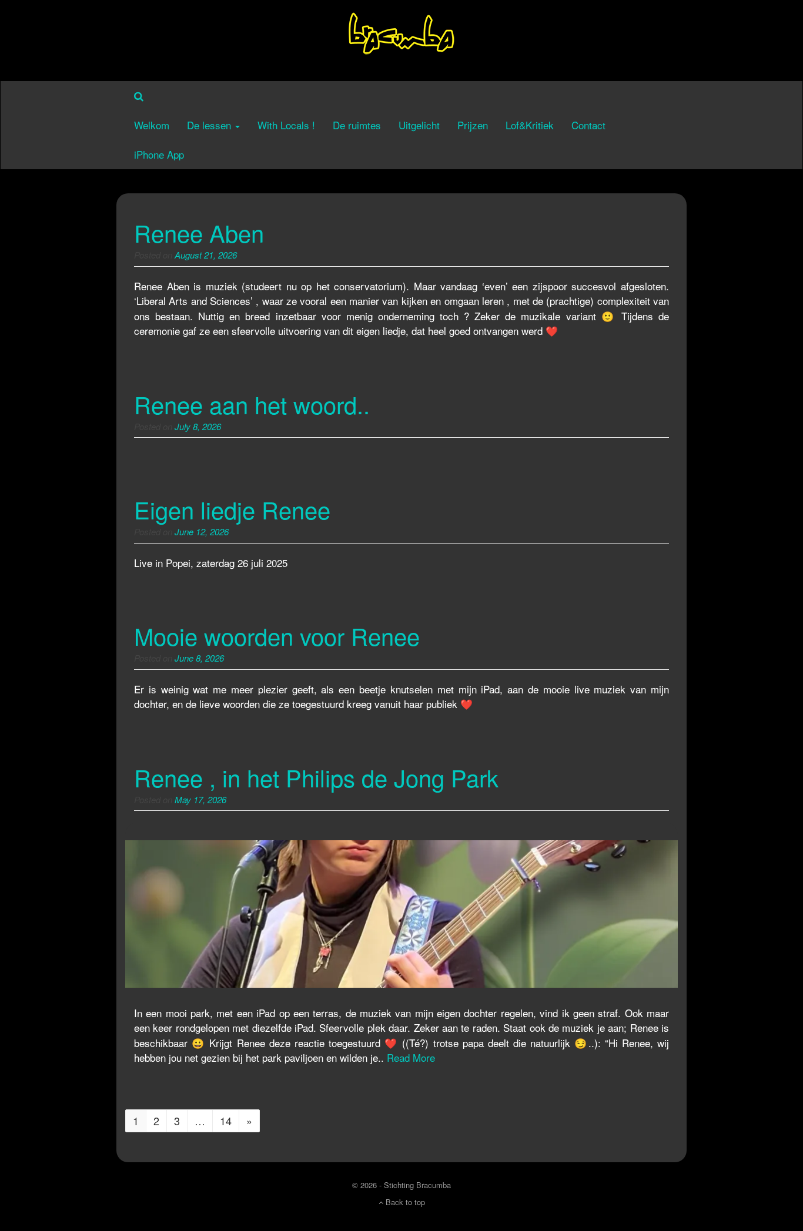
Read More (411, 1057)
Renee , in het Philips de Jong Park (316, 777)
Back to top (404, 1201)
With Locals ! (286, 125)
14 (226, 1120)
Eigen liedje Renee (232, 509)
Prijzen (472, 125)
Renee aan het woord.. (252, 404)
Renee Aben (199, 232)
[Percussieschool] (401, 38)
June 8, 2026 (199, 658)
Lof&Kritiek (530, 125)
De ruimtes (357, 125)
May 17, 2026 (200, 799)
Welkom (151, 125)
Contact (588, 125)
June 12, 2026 (202, 531)
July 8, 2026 (198, 426)
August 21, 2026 (206, 255)
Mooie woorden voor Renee (277, 635)
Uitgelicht (419, 125)
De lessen (210, 125)
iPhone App (159, 154)
